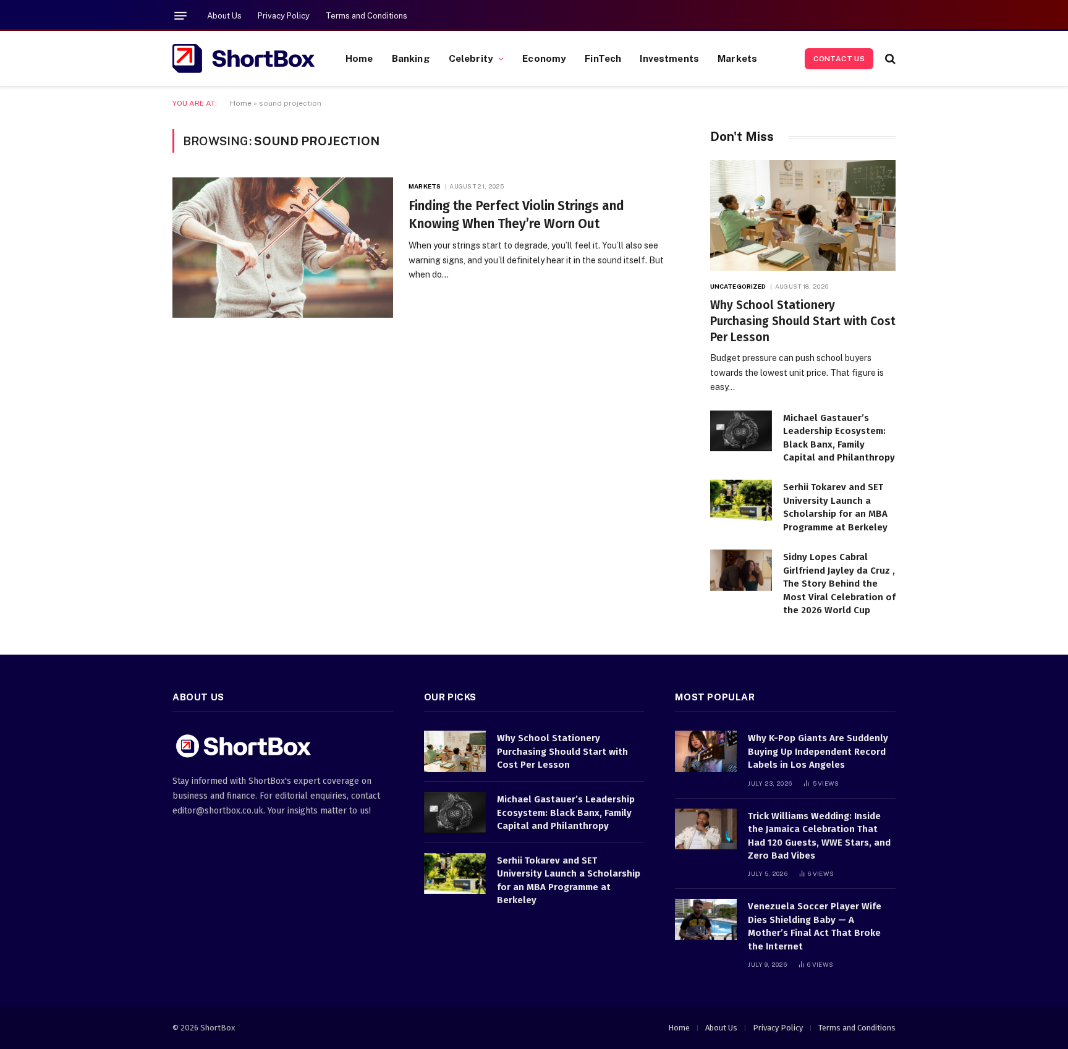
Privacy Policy (284, 15)
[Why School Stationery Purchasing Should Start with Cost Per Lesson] (803, 215)
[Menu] (180, 16)
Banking (411, 58)
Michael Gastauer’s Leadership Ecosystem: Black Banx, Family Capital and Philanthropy (839, 437)
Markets (737, 58)
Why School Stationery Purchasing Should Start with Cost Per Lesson (803, 321)
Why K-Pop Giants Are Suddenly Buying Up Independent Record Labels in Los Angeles (818, 751)
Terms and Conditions (366, 15)
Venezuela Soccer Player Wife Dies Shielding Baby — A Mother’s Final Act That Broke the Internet (814, 926)
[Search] (889, 58)
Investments (669, 58)
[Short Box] (243, 59)
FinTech (603, 58)
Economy (544, 58)
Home (359, 58)
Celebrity (471, 58)
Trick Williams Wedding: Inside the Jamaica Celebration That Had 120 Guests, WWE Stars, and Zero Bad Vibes (819, 835)
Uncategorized (738, 286)
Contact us (839, 58)
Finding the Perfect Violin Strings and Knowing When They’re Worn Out (516, 215)
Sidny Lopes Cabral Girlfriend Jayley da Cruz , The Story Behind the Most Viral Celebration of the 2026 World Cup (839, 583)
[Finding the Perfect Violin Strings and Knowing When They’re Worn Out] (282, 247)
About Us (224, 15)
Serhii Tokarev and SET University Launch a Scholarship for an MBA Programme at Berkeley (835, 507)
